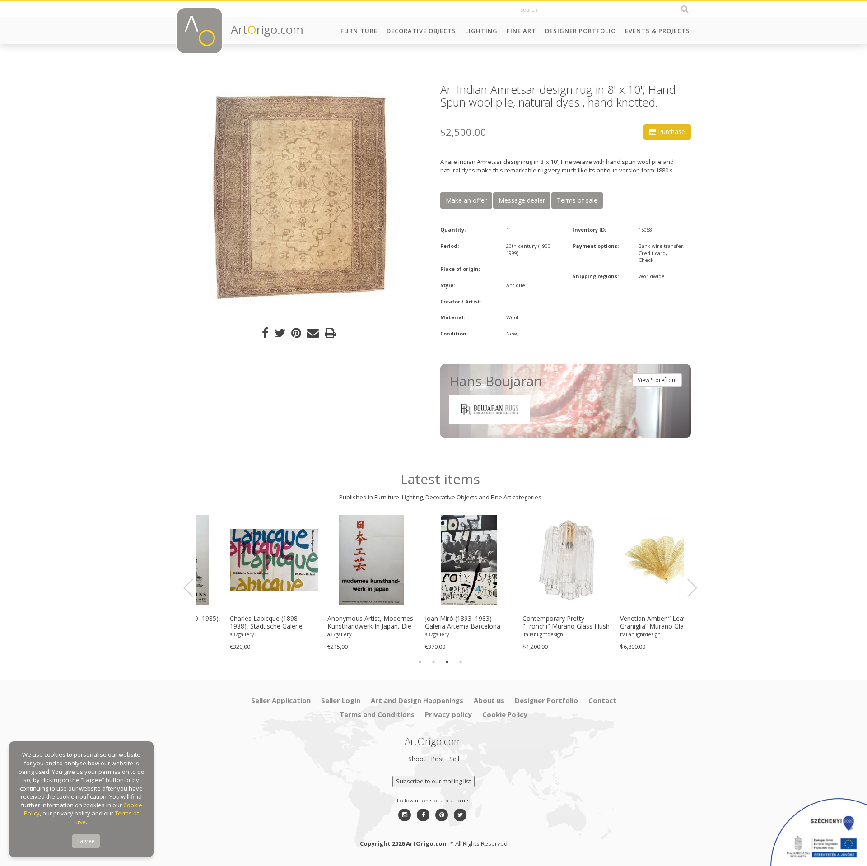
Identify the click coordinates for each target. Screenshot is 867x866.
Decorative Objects (421, 31)
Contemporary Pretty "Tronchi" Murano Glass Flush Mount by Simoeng (537, 623)
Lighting (481, 31)
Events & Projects (657, 31)
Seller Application (281, 700)
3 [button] (447, 661)
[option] (301, 196)
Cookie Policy (504, 714)
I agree (86, 841)
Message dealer (522, 200)
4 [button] (460, 661)
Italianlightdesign (514, 634)
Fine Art (521, 31)
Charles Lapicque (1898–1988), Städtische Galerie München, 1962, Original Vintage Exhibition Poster (237, 623)
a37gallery (213, 634)
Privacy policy (448, 714)
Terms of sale (577, 200)
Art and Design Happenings (417, 700)
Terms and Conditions (377, 714)
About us (489, 700)
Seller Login (340, 700)
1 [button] (419, 661)
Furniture (359, 31)
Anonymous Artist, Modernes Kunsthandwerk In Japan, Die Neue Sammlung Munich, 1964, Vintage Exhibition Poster (341, 623)
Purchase (670, 131)
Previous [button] (194, 588)
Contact (602, 700)
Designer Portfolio (580, 31)
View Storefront (657, 380)
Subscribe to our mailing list (433, 781)
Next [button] (687, 588)
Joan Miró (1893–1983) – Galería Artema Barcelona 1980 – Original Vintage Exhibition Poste (433, 623)
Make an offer (466, 200)
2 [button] (433, 661)
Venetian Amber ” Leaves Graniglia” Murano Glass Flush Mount (634, 623)
